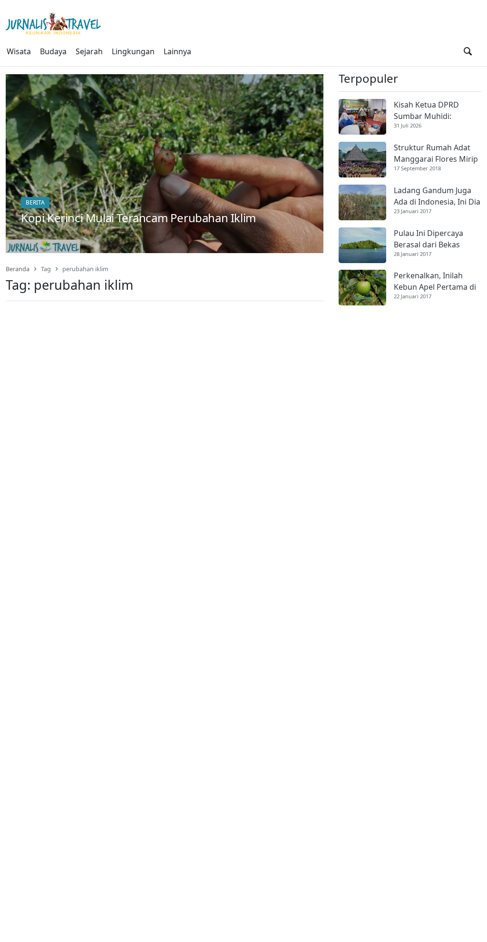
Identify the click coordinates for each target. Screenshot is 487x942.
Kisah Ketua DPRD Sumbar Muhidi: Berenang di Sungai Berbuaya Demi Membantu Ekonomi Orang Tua (431, 110)
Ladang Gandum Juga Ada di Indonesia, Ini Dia (437, 196)
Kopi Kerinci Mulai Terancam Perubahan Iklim (138, 218)
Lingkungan (133, 51)
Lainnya (177, 51)
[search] (467, 51)
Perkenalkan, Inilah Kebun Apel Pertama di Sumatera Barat (435, 281)
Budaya (53, 51)
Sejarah (89, 51)
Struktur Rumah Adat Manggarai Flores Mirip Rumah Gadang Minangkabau (436, 153)
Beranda (17, 269)
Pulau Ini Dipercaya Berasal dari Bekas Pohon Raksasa (428, 239)
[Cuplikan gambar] (362, 117)
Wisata (19, 51)
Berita (35, 202)
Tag (46, 269)
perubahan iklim (85, 269)
